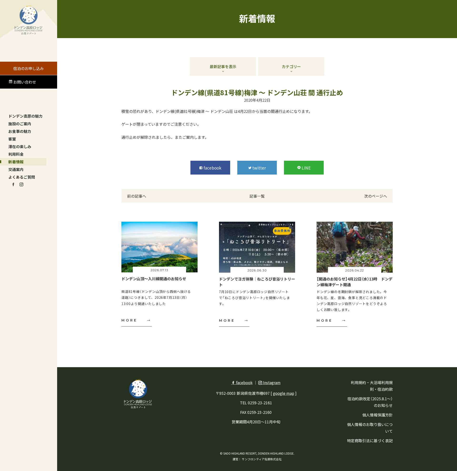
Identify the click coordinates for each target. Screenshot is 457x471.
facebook (244, 382)
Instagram (271, 382)
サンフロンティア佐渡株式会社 (262, 459)
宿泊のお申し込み (28, 68)
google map (283, 393)
